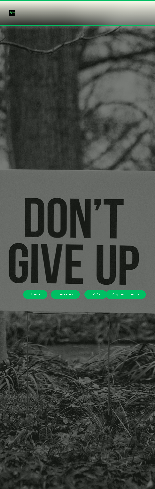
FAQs (95, 294)
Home (35, 294)
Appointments (125, 294)
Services (65, 294)
